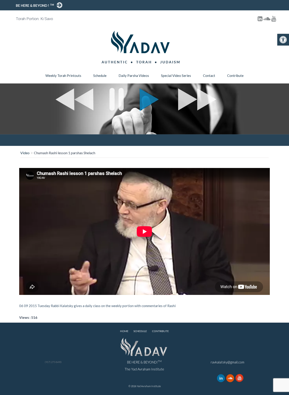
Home (124, 331)
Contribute (235, 75)
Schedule (100, 75)
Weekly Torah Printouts (63, 75)
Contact (209, 75)
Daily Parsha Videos (134, 75)
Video (25, 153)
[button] (283, 40)
